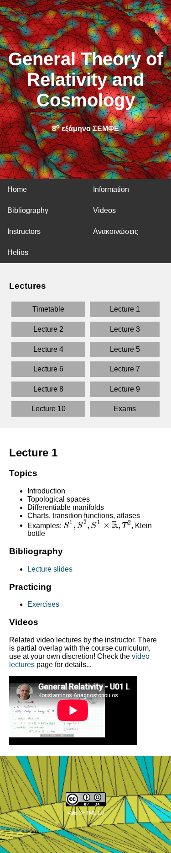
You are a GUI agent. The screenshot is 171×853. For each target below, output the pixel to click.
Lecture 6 (48, 369)
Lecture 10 (48, 409)
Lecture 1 (125, 309)
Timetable (48, 309)
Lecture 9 (125, 389)
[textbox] (97, 525)
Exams (125, 409)
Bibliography (27, 210)
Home (17, 189)
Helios (17, 252)
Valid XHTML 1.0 (85, 813)
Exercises (43, 604)
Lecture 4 (48, 349)
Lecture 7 (125, 369)
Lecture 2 (48, 329)
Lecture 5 (125, 349)
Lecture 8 (48, 389)
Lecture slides (50, 569)
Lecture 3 (125, 329)
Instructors (24, 231)
